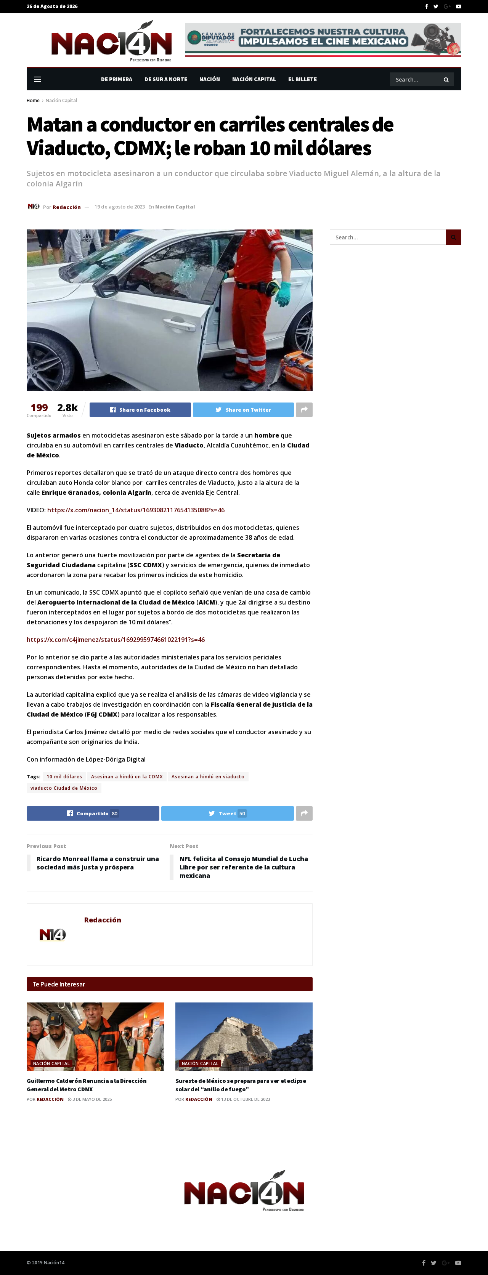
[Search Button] (447, 79)
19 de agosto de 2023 (120, 206)
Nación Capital (254, 79)
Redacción (67, 206)
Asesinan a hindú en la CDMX (127, 776)
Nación (209, 79)
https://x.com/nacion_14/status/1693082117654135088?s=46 (136, 510)
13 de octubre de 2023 (245, 1099)
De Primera (116, 79)
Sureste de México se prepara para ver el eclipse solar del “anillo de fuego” (240, 1085)
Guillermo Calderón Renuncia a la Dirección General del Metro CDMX (87, 1085)
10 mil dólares (64, 776)
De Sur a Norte (165, 79)
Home (33, 100)
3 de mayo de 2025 (91, 1099)
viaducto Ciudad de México (64, 788)
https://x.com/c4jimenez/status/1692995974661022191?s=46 (116, 639)
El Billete (302, 79)
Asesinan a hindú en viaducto (208, 776)
